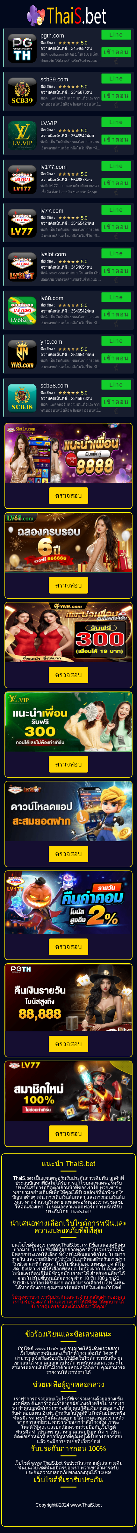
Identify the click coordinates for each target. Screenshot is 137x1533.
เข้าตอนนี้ (116, 53)
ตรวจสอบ (68, 495)
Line (116, 34)
